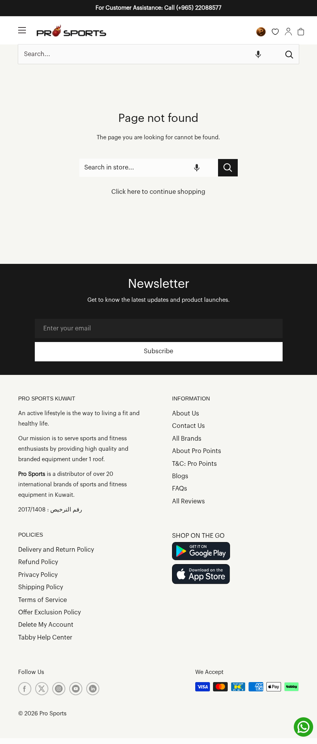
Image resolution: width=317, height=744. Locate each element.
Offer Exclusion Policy (49, 612)
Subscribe (158, 351)
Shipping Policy (40, 587)
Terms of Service (42, 600)
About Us (185, 413)
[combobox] (149, 54)
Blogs (180, 476)
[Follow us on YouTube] (75, 688)
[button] (258, 54)
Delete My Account (45, 625)
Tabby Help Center (45, 638)
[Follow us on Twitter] (41, 688)
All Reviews (188, 501)
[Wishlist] (275, 32)
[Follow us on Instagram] (58, 688)
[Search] (289, 54)
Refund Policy (38, 562)
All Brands (186, 439)
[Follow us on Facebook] (24, 688)
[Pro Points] (261, 31)
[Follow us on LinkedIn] (92, 688)
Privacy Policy (38, 575)
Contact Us (188, 426)
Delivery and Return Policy (56, 550)
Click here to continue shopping (158, 192)
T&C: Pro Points (194, 464)
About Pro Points (196, 451)
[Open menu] (22, 30)
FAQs (179, 489)
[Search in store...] (228, 167)
